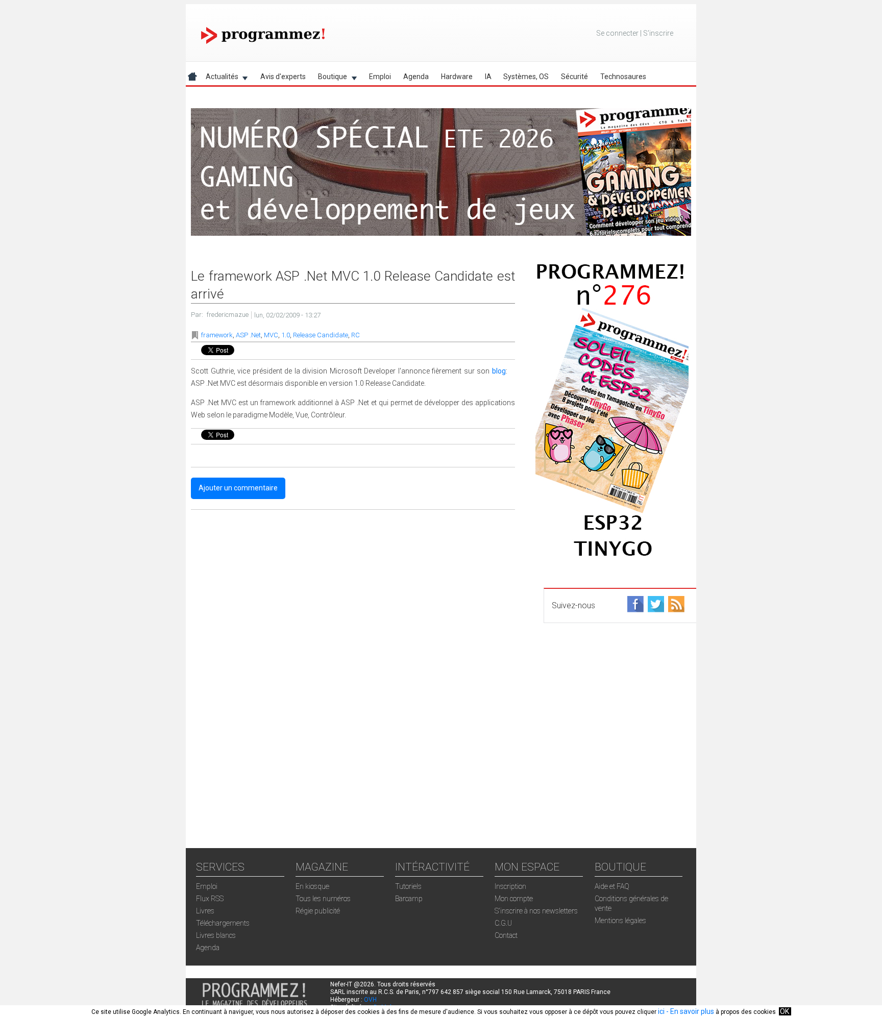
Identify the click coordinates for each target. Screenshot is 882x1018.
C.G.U (503, 923)
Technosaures (623, 76)
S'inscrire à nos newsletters (536, 911)
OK (784, 1011)
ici (661, 1011)
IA (488, 76)
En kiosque (312, 886)
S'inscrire (658, 33)
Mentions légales (620, 920)
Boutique (329, 78)
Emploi (380, 76)
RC (355, 335)
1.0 (285, 335)
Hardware (457, 76)
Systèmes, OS (526, 76)
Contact (506, 935)
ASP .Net (248, 335)
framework (217, 335)
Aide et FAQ (612, 886)
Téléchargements (223, 923)
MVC (271, 335)
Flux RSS (210, 899)
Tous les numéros (323, 899)
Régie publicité (318, 911)
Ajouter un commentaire (238, 488)
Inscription (510, 886)
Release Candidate (320, 335)
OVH (370, 999)
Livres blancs (216, 935)
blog (499, 371)
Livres (205, 911)
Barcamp (409, 899)
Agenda (416, 76)
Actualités (219, 78)
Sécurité (574, 76)
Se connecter (617, 33)
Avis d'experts (283, 76)
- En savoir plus (689, 1011)
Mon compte (514, 899)
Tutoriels (408, 886)
